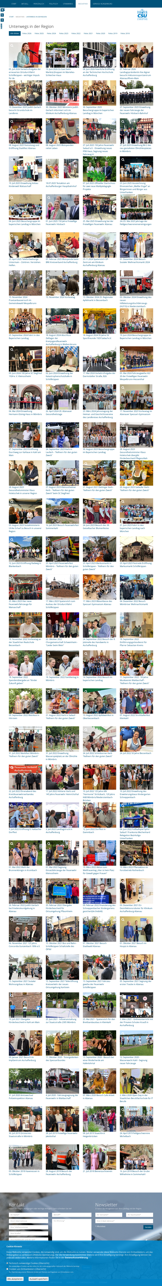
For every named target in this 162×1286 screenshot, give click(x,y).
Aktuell (24, 4)
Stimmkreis (68, 4)
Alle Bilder (14, 33)
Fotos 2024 (51, 33)
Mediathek (83, 4)
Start (13, 4)
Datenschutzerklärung (76, 1257)
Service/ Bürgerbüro (102, 4)
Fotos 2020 (100, 33)
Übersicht (44, 1263)
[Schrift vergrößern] (2, 20)
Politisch (53, 4)
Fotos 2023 (63, 33)
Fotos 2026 (26, 33)
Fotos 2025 (39, 33)
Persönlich (39, 4)
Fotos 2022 (76, 33)
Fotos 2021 (88, 33)
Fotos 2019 (112, 33)
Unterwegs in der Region (36, 17)
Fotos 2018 (125, 33)
